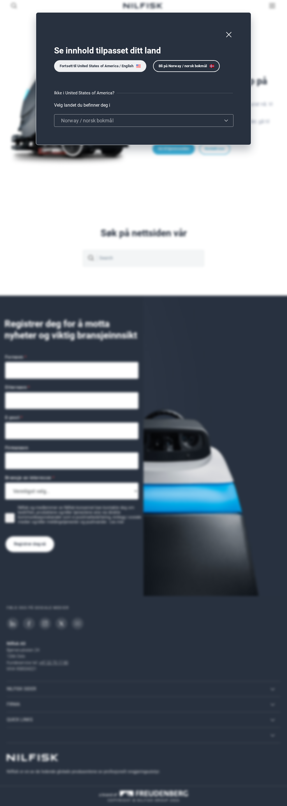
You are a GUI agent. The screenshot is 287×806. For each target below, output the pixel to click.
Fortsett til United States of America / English (96, 66)
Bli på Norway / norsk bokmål (183, 66)
